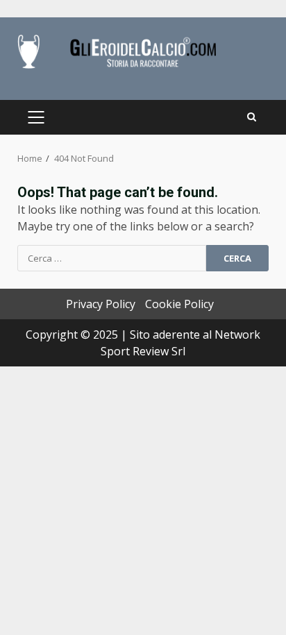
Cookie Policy (179, 304)
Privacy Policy (100, 304)
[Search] (251, 117)
